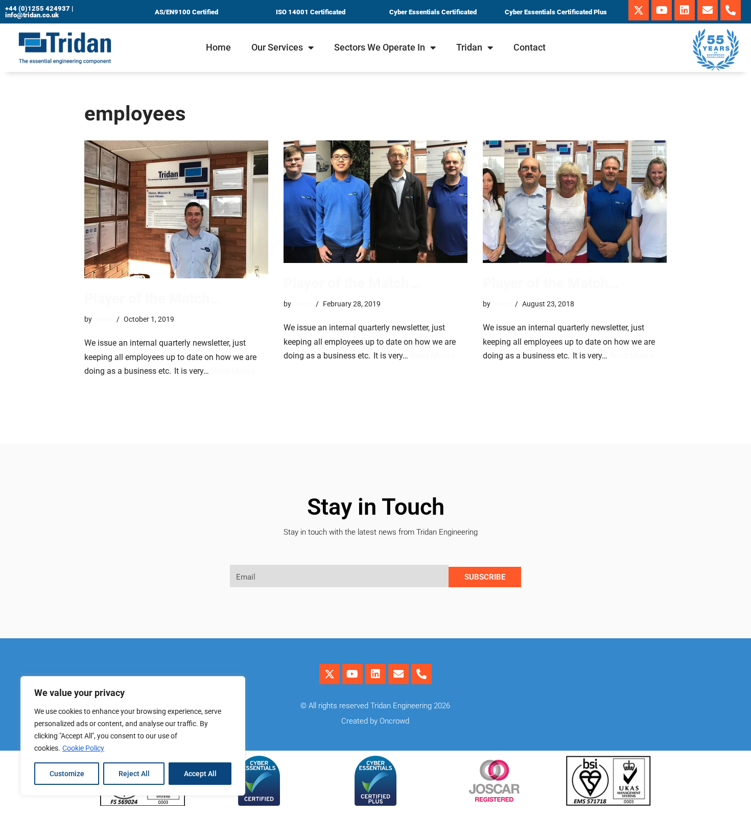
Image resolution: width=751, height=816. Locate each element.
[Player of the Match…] (176, 209)
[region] (132, 736)
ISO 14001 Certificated (310, 12)
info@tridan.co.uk (32, 15)
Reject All (134, 774)
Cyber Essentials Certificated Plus (556, 12)
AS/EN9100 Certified (186, 12)
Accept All (200, 774)
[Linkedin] (684, 10)
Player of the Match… (152, 298)
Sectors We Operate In (379, 47)
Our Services (277, 47)
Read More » (233, 371)
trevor (102, 319)
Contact (529, 47)
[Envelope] (707, 10)
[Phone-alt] (730, 10)
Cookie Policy (83, 748)
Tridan (469, 47)
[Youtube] (661, 10)
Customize (67, 774)
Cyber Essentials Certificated (433, 12)
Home (218, 47)
